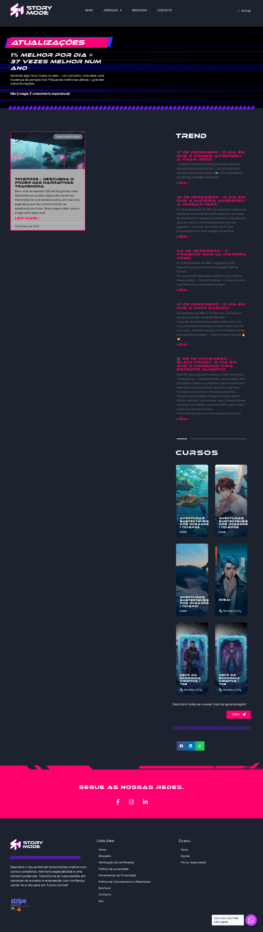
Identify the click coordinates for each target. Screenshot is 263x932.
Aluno (184, 849)
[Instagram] (131, 802)
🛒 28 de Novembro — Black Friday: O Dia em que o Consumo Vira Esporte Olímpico (207, 364)
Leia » (183, 183)
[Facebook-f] (118, 802)
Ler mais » (27, 218)
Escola (185, 856)
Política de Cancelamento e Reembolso (125, 881)
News (89, 10)
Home (102, 849)
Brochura (139, 10)
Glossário (105, 856)
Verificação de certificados (116, 862)
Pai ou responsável (193, 862)
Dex (101, 901)
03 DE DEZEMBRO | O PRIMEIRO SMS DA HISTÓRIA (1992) (211, 254)
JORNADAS (110, 10)
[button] (181, 746)
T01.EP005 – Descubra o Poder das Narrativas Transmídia (44, 182)
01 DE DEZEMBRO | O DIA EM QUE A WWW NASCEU (211, 306)
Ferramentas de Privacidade (117, 875)
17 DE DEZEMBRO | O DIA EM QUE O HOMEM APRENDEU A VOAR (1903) (211, 155)
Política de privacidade (114, 869)
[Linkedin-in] (145, 802)
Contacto (164, 10)
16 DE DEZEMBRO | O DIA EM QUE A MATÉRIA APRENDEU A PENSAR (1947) (211, 200)
